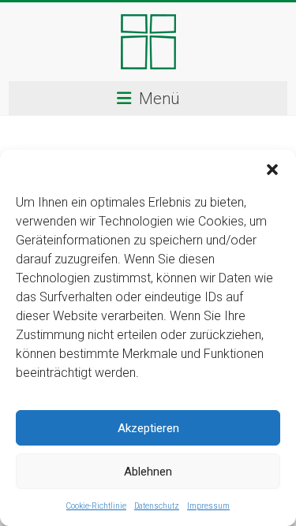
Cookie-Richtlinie (96, 506)
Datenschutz (156, 506)
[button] (272, 169)
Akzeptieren (148, 428)
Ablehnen (148, 471)
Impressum (208, 506)
